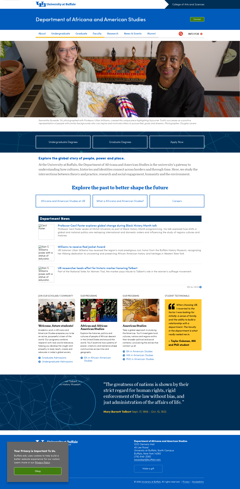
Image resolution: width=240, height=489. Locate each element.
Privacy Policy (42, 462)
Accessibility (198, 482)
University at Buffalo (151, 482)
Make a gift (148, 469)
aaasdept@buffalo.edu (147, 460)
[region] (38, 462)
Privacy (186, 482)
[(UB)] (102, 5)
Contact (197, 19)
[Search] (181, 34)
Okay (38, 471)
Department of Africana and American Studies (91, 19)
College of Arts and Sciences (188, 4)
